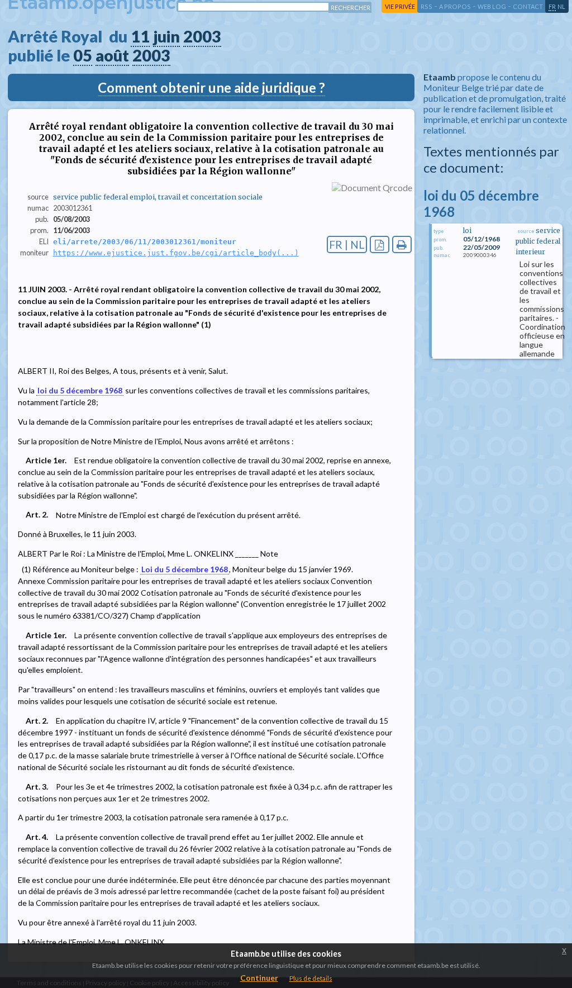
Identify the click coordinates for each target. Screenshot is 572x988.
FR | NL (347, 244)
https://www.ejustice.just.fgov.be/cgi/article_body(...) (176, 253)
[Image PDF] (379, 244)
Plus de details (310, 978)
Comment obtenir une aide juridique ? (211, 87)
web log (492, 6)
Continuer (259, 977)
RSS (426, 6)
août (112, 55)
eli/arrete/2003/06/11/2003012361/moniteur (144, 242)
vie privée (400, 6)
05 (82, 55)
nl (561, 6)
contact (528, 6)
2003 (202, 36)
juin (166, 36)
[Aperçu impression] (402, 244)
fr (552, 6)
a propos (455, 6)
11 (140, 36)
